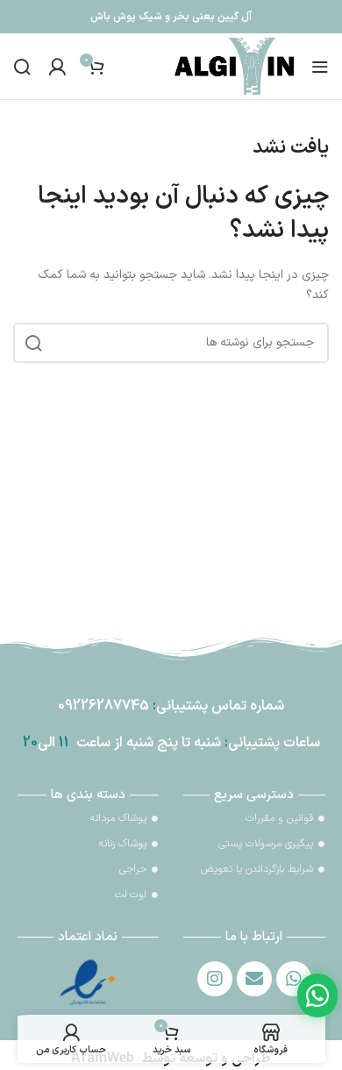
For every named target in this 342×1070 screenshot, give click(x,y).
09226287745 (103, 706)
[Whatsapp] (293, 978)
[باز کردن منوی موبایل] (320, 66)
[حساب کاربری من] (57, 66)
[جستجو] (21, 66)
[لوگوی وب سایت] (234, 65)
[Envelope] (254, 978)
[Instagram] (214, 978)
